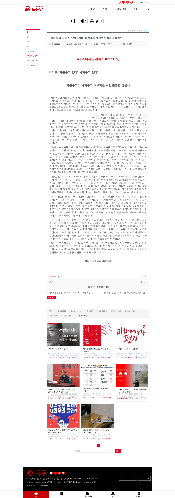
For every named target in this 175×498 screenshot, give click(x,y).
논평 (28, 46)
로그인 (136, 2)
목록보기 (51, 297)
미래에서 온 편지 (32, 56)
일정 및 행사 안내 (32, 61)
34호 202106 (67, 316)
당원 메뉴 (121, 9)
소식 (105, 9)
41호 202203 (61, 311)
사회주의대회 (31, 65)
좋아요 (53, 277)
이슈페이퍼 (30, 51)
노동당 (91, 9)
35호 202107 (53, 316)
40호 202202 (75, 311)
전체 (50, 311)
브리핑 (29, 41)
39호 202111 (89, 311)
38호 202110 (102, 311)
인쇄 (144, 277)
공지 (28, 37)
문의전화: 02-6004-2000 (72, 479)
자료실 (134, 9)
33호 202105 (81, 316)
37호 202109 (116, 311)
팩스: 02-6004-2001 (90, 479)
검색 (118, 451)
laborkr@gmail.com (38, 482)
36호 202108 (130, 311)
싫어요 (61, 277)
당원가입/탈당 (144, 2)
